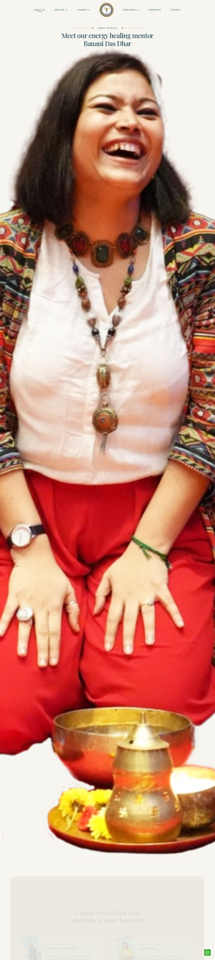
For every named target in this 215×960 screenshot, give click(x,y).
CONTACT (176, 10)
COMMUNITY (154, 10)
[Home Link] (106, 10)
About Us (39, 10)
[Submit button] (63, 956)
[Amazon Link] (69, 956)
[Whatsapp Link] (207, 952)
